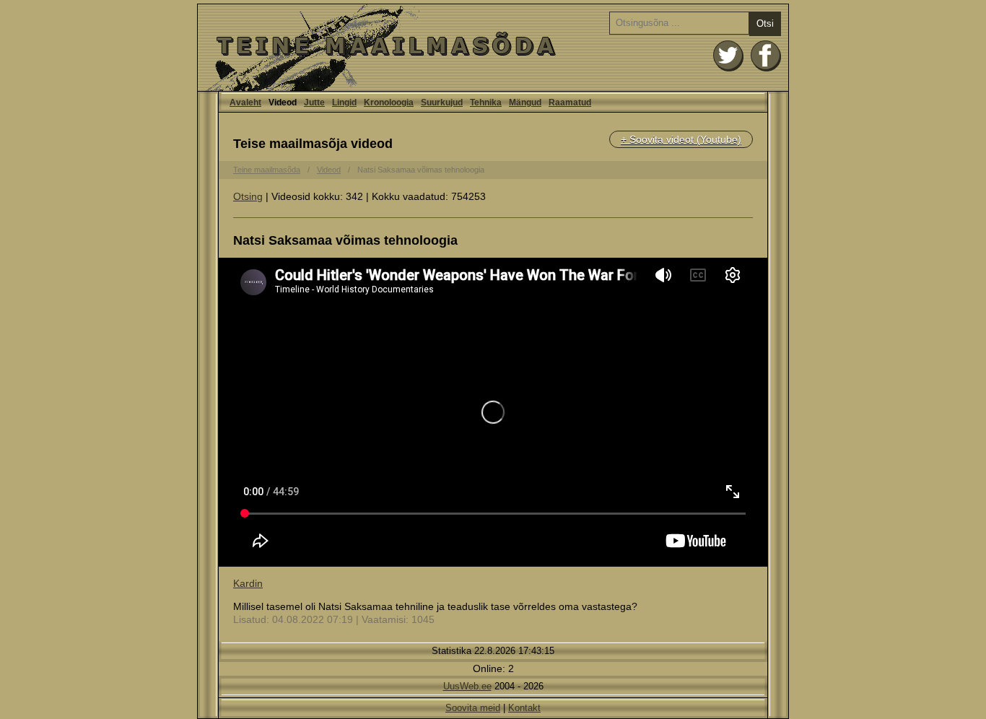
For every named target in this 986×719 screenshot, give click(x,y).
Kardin (248, 583)
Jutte (314, 102)
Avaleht (493, 47)
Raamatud (570, 102)
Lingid (344, 102)
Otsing (248, 196)
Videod (329, 169)
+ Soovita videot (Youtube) (681, 139)
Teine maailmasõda (266, 169)
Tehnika (486, 102)
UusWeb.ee (467, 686)
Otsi (765, 23)
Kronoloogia (389, 102)
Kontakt (524, 707)
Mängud (525, 102)
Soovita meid (472, 707)
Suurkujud (442, 102)
